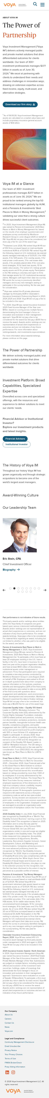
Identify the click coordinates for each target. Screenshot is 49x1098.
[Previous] (4, 590)
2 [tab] (14, 587)
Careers (8, 1019)
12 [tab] (30, 591)
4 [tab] (22, 587)
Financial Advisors (15, 438)
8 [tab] (38, 587)
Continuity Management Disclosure (19, 1042)
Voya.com (9, 1031)
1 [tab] (10, 587)
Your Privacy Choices (13, 1054)
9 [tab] (18, 591)
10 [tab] (22, 591)
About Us (9, 1015)
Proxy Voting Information (15, 1067)
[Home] (15, 9)
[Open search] (35, 4)
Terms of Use (10, 1059)
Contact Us (9, 1023)
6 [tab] (30, 587)
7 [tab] (34, 587)
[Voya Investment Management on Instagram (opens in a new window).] (13, 1072)
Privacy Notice (11, 1050)
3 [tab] (18, 587)
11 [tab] (26, 591)
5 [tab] (26, 587)
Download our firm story (18, 104)
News (7, 1027)
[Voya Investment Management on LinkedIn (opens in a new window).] (7, 1072)
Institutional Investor (17, 444)
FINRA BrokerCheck (13, 1063)
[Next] (45, 590)
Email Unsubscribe (12, 1046)
